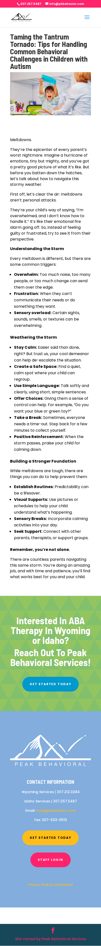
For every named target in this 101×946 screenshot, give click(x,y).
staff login (50, 860)
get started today (50, 684)
